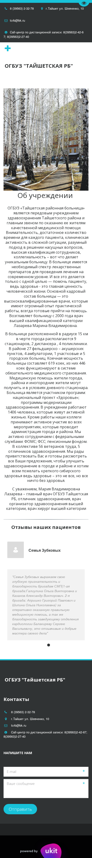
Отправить (20, 809)
